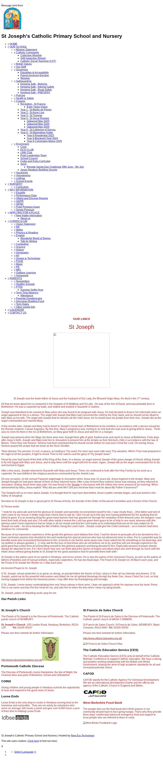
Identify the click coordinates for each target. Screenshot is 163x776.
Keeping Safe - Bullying (33, 84)
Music (19, 264)
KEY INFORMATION (21, 189)
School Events (24, 181)
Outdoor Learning (26, 272)
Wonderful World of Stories (35, 238)
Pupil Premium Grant (28, 207)
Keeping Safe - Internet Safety (37, 86)
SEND (19, 204)
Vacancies (22, 172)
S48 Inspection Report (33, 58)
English (20, 235)
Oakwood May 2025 (38, 126)
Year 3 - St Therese (31, 115)
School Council (29, 158)
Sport (23, 164)
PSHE (19, 261)
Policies (20, 95)
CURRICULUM (18, 221)
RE (18, 227)
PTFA (19, 287)
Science (20, 247)
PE (18, 267)
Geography (22, 252)
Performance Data (26, 195)
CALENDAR (17, 309)
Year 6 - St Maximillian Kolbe (36, 132)
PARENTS (16, 278)
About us (25, 218)
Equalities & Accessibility (34, 72)
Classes (20, 101)
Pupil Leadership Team (33, 155)
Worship (25, 78)
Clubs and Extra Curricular (35, 161)
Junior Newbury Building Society (38, 169)
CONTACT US (18, 312)
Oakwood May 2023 (38, 121)
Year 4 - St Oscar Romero (34, 118)
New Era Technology (82, 735)
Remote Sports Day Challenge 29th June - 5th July (55, 167)
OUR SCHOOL (18, 46)
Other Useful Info (25, 307)
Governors (22, 69)
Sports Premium (25, 209)
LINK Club (26, 152)
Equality (20, 192)
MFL (18, 269)
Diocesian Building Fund (30, 301)
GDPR (20, 201)
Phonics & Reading (27, 232)
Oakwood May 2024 (38, 124)
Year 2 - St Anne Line (32, 112)
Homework (22, 275)
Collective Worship (31, 55)
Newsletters (22, 281)
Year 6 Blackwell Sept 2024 (42, 138)
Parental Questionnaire (29, 298)
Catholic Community (27, 52)
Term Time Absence (27, 292)
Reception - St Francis (33, 104)
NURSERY (16, 184)
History (20, 249)
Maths (19, 229)
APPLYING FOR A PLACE (25, 212)
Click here (33, 741)
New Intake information (29, 215)
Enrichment (22, 144)
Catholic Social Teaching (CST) (38, 61)
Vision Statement (25, 224)
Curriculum (22, 187)
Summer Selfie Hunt (31, 289)
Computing (22, 244)
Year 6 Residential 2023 (40, 135)
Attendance (26, 295)
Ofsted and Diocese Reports (32, 198)
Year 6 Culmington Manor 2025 (44, 141)
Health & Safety (25, 98)
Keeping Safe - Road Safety (36, 89)
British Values (24, 64)
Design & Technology (28, 258)
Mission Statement (26, 49)
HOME (13, 44)
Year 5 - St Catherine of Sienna (37, 129)
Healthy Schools (25, 284)
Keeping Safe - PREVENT (35, 92)
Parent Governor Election (34, 75)
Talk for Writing (28, 241)
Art (17, 255)
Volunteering (23, 175)
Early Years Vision (37, 106)
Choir (23, 147)
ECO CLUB (27, 149)
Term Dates (22, 304)
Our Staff (21, 66)
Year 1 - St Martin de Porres (35, 109)
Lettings (20, 178)
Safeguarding (23, 81)
